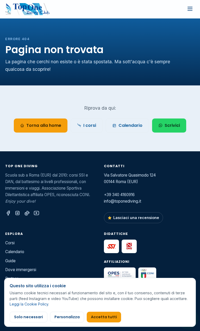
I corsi (89, 125)
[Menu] (190, 9)
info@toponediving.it (122, 201)
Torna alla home (43, 125)
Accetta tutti (104, 317)
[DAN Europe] (129, 246)
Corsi (10, 242)
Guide (10, 260)
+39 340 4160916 (119, 194)
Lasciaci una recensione (136, 217)
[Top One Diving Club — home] (27, 9)
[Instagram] (17, 213)
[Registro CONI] (147, 274)
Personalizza (67, 317)
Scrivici (172, 125)
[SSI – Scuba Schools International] (111, 246)
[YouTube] (36, 213)
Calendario (130, 125)
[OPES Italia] (120, 274)
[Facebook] (8, 213)
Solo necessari (28, 317)
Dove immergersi (20, 269)
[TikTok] (27, 213)
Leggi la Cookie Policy (29, 304)
